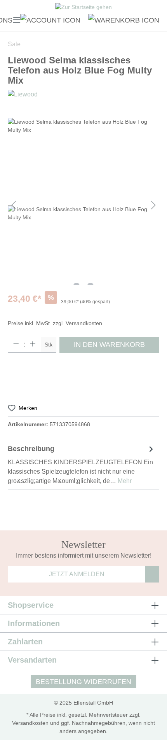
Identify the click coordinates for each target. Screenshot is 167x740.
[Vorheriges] (13, 205)
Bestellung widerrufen (83, 682)
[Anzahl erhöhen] (33, 345)
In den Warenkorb (109, 344)
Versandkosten (30, 723)
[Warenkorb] (121, 19)
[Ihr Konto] (50, 19)
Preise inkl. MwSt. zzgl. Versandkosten (55, 323)
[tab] (81, 464)
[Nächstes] (153, 205)
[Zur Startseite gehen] (83, 8)
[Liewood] (23, 94)
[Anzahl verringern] (16, 345)
